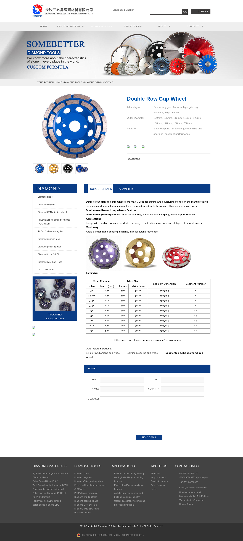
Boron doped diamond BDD (46, 505)
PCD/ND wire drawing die (86, 493)
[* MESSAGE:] (152, 429)
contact (203, 11)
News (153, 489)
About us (163, 26)
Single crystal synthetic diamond (48, 489)
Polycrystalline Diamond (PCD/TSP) (50, 493)
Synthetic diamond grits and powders (50, 473)
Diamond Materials (70, 26)
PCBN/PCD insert (41, 497)
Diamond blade (81, 473)
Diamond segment (83, 477)
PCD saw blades (82, 512)
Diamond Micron (41, 477)
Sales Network (158, 485)
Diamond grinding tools (98, 82)
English (130, 10)
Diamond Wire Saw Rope (86, 509)
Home (59, 82)
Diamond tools (101, 26)
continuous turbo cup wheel (142, 352)
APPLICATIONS (133, 26)
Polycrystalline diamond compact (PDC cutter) (90, 487)
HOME (43, 26)
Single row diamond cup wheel (103, 352)
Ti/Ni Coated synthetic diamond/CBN (50, 485)
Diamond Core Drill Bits (85, 505)
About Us (159, 466)
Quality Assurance (159, 481)
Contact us (195, 26)
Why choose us (158, 477)
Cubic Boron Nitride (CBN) (45, 481)
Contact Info (187, 466)
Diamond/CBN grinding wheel (88, 481)
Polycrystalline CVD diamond (47, 501)
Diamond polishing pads (86, 501)
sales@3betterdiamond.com (193, 487)
